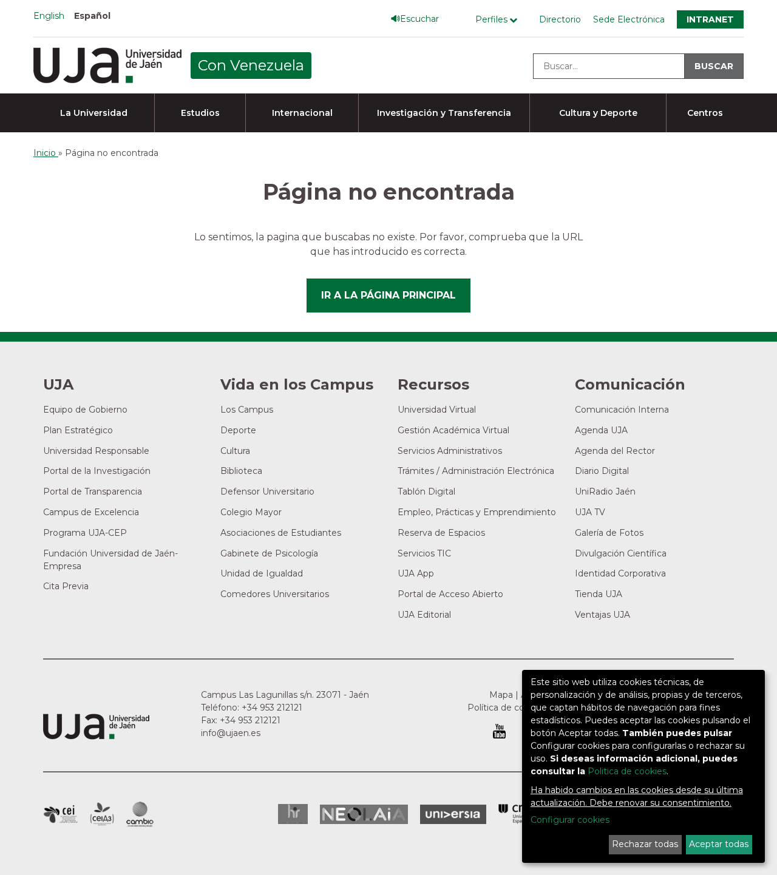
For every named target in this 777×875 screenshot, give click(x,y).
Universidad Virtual (437, 409)
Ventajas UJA (602, 614)
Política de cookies (506, 707)
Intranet (710, 19)
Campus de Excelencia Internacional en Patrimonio (60, 814)
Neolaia (364, 814)
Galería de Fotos (609, 532)
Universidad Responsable (96, 450)
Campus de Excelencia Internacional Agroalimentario (102, 814)
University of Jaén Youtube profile (499, 731)
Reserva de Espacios (441, 532)
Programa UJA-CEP (85, 532)
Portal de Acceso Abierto (450, 594)
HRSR (293, 814)
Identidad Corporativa (620, 573)
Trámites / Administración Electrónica (476, 470)
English (48, 15)
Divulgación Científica (621, 553)
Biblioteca (241, 470)
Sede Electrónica (629, 19)
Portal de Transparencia (92, 491)
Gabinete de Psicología (269, 553)
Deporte (238, 430)
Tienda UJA (598, 594)
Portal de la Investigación (97, 470)
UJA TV (590, 512)
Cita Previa (66, 586)
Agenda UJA (601, 430)
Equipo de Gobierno (85, 409)
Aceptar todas (718, 844)
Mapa (501, 694)
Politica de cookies (627, 771)
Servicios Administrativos (450, 450)
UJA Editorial (424, 614)
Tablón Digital (426, 491)
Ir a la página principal (388, 295)
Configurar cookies (570, 819)
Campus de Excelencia (91, 512)
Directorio (560, 19)
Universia (453, 814)
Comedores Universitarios (274, 594)
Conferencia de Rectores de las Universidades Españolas (519, 814)
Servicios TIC (424, 553)
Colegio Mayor (251, 512)
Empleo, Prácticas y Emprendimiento (477, 512)
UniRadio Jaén (605, 491)
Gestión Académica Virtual (453, 430)
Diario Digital (602, 470)
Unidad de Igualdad (261, 573)
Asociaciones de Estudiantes (280, 532)
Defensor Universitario (267, 491)
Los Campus (246, 409)
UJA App (416, 573)
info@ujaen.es (230, 733)
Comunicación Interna (622, 409)
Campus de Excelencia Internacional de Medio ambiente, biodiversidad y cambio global (140, 814)
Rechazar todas (645, 844)
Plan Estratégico (78, 430)
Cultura (235, 450)
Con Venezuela (251, 65)
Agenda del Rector (615, 450)
